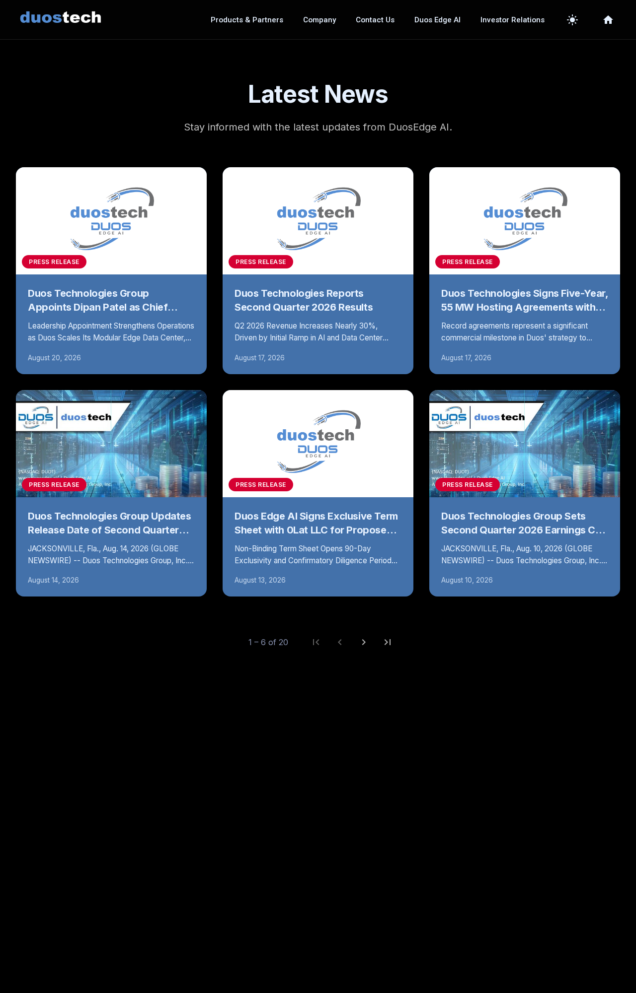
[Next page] (364, 642)
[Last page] (387, 642)
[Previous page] (340, 642)
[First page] (316, 642)
